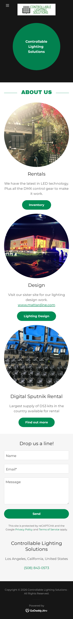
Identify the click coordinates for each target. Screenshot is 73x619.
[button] (9, 5)
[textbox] (36, 455)
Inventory (36, 205)
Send (36, 514)
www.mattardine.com (36, 305)
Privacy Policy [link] (24, 529)
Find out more (36, 422)
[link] (36, 5)
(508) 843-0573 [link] (36, 568)
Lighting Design (36, 316)
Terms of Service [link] (49, 529)
